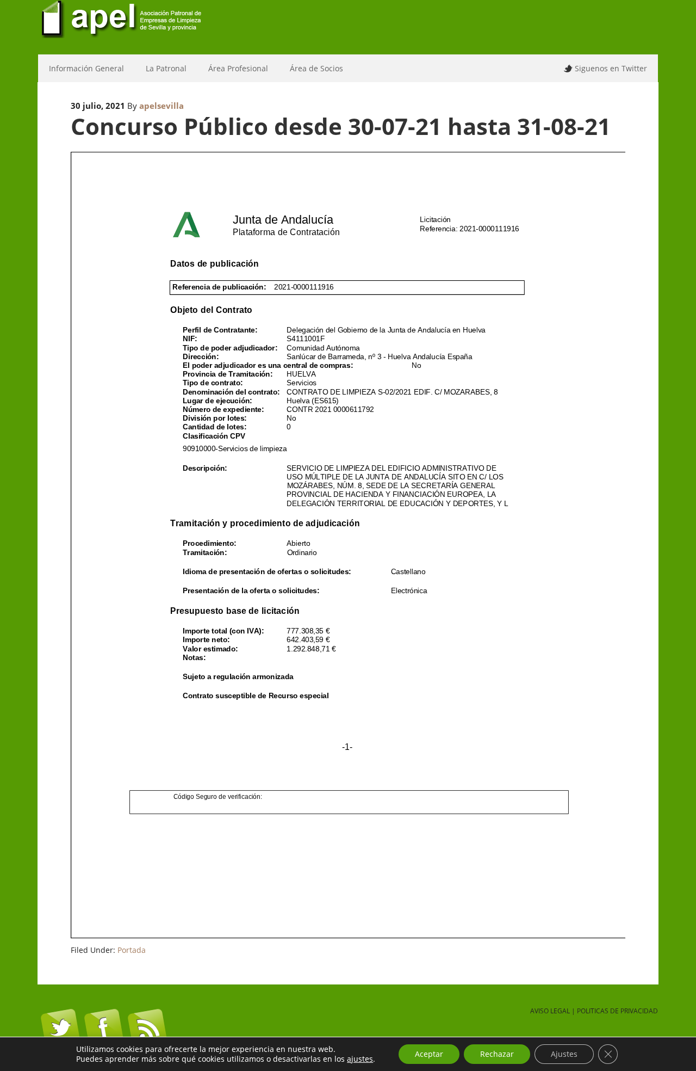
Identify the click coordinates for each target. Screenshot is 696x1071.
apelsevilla (161, 105)
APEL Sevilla (348, 27)
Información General (81, 68)
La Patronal (161, 68)
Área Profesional (232, 68)
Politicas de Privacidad (617, 1010)
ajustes (360, 1059)
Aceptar (429, 1054)
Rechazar (497, 1054)
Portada (131, 950)
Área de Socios (311, 68)
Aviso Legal (550, 1010)
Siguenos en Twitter (611, 68)
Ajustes (564, 1054)
